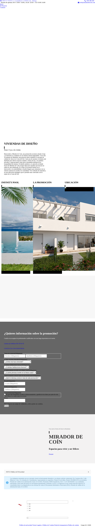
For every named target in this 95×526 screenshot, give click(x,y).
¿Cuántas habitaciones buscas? (17, 365)
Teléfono (10, 387)
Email (9, 381)
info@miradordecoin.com (87, 2)
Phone (6, 398)
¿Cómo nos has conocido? (15, 359)
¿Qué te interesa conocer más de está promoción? (22, 375)
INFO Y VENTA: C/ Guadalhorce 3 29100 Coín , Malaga (19, 1)
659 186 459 (90, 1)
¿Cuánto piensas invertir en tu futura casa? (20, 370)
